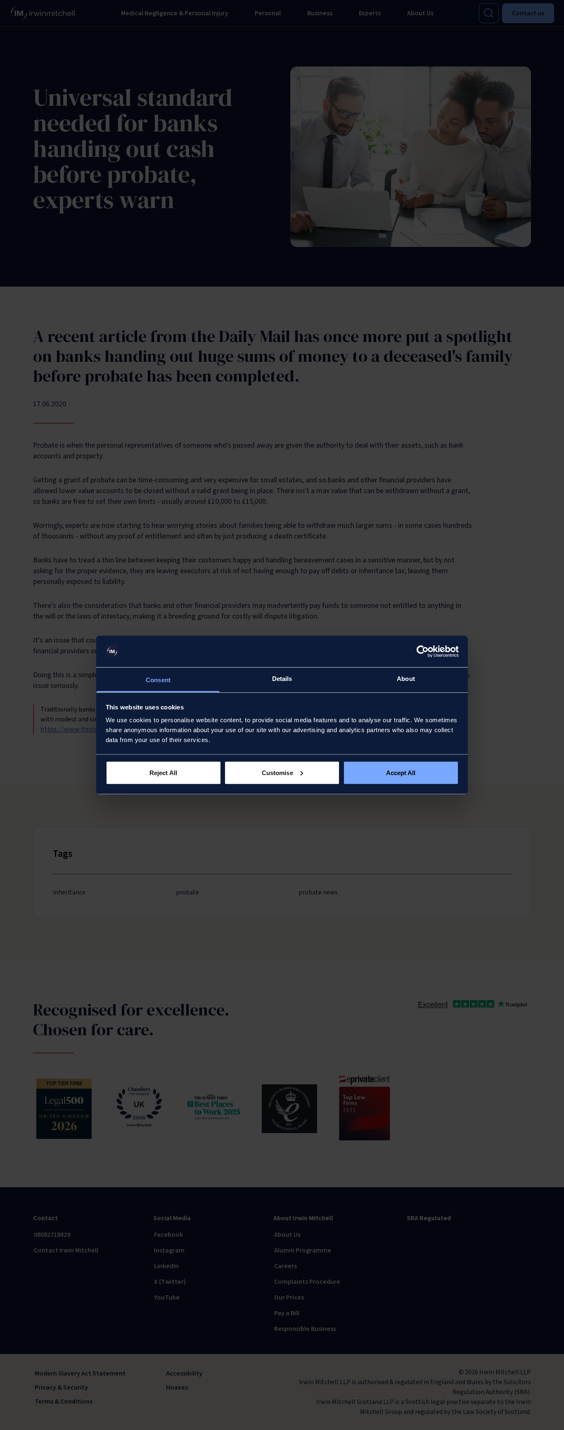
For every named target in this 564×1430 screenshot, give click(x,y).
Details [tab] (282, 678)
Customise (277, 772)
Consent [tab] (158, 679)
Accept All (401, 772)
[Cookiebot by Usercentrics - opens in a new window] (422, 651)
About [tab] (406, 678)
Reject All (163, 772)
